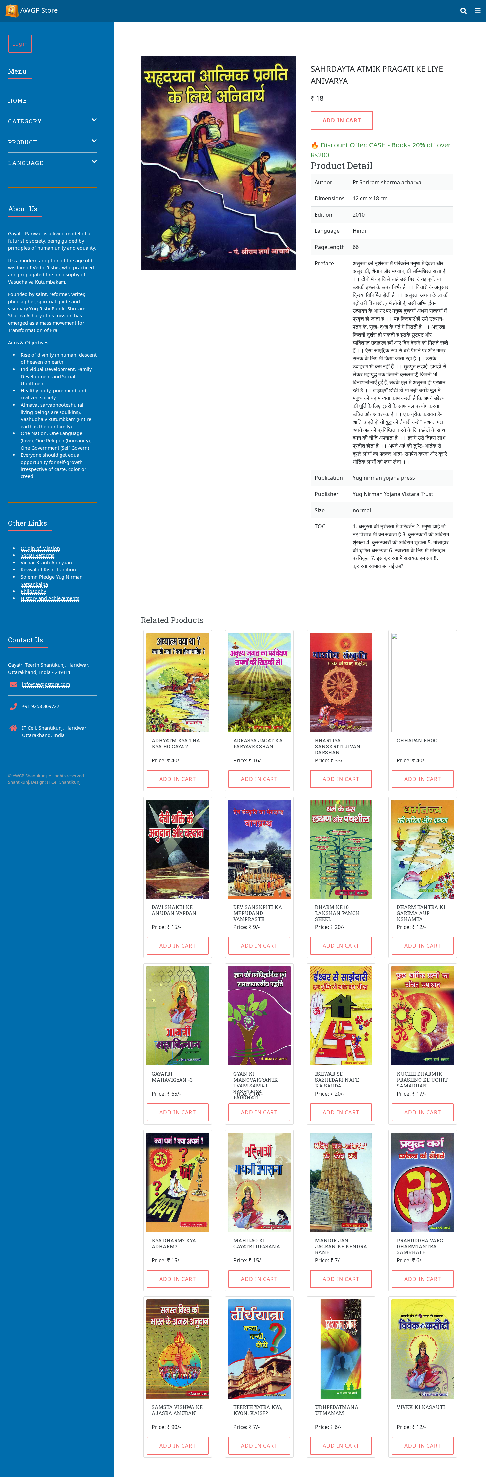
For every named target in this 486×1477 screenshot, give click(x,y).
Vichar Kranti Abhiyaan (46, 562)
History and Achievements (50, 598)
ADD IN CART (342, 120)
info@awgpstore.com (46, 684)
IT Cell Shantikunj (63, 782)
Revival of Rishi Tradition (48, 569)
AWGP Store (38, 10)
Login (20, 43)
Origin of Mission (40, 548)
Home (17, 100)
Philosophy (33, 591)
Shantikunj (18, 782)
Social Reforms (37, 555)
